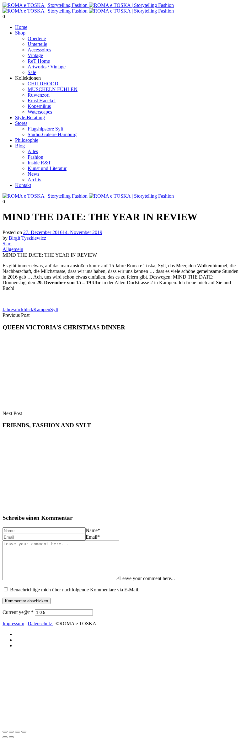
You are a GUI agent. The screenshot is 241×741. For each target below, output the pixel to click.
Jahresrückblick (18, 309)
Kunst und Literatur (47, 168)
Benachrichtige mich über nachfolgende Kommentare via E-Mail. (74, 589)
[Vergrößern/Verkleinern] (5, 732)
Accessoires (39, 49)
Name (93, 530)
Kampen (41, 309)
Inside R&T (39, 162)
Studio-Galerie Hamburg (52, 134)
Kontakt (23, 185)
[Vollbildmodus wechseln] (11, 732)
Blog (20, 145)
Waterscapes (40, 112)
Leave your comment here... (147, 578)
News (33, 174)
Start (7, 243)
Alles (33, 151)
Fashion (35, 157)
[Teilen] (17, 732)
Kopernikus (39, 106)
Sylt (54, 309)
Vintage (35, 55)
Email (93, 537)
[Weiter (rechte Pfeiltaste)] (11, 737)
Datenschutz (40, 623)
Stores (21, 123)
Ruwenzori (39, 95)
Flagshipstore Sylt (45, 128)
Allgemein (13, 249)
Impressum (13, 623)
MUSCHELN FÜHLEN (53, 89)
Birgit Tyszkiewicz (27, 238)
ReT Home (39, 61)
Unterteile (37, 44)
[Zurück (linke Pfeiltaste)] (5, 737)
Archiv (34, 179)
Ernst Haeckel (42, 100)
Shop (20, 32)
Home (21, 27)
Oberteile (37, 38)
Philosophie (26, 140)
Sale (32, 72)
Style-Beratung (30, 117)
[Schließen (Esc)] (23, 732)
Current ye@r (18, 612)
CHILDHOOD (43, 83)
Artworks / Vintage (47, 66)
